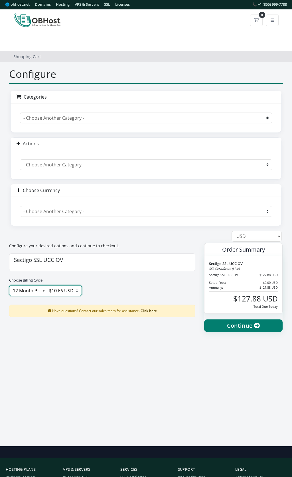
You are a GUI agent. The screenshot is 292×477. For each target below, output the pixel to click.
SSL (107, 4)
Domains (43, 4)
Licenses (122, 4)
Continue (240, 325)
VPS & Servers (87, 4)
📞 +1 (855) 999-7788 (269, 4)
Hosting (63, 4)
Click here (149, 310)
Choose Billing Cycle (25, 280)
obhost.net (17, 4)
